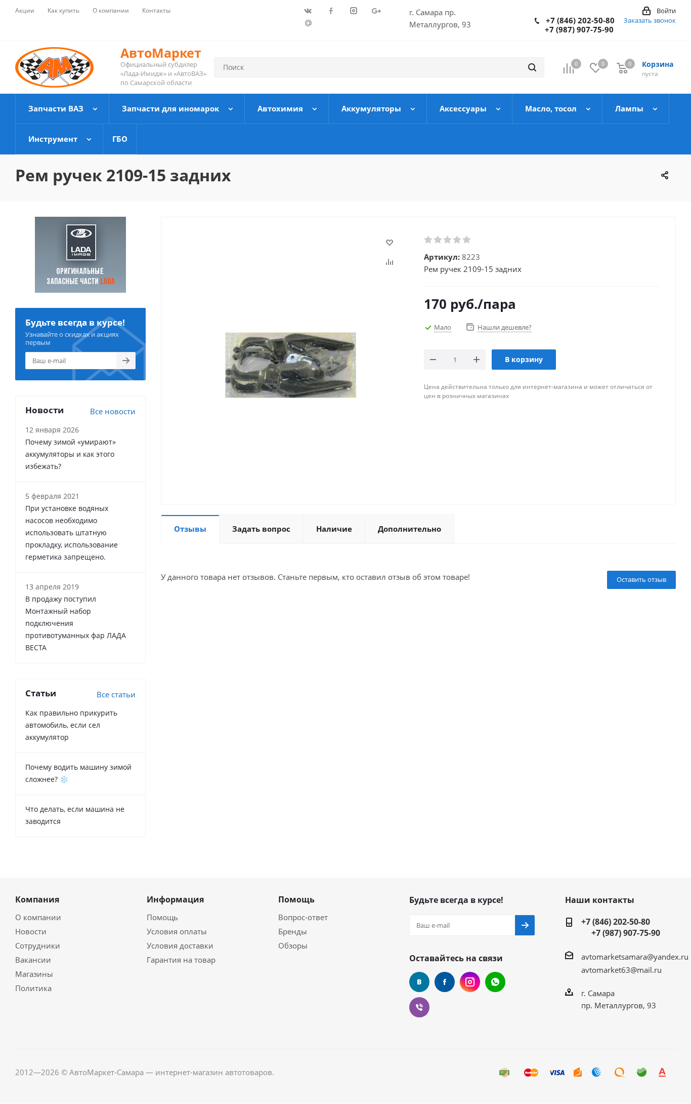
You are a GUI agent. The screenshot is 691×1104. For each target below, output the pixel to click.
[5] (467, 240)
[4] (457, 240)
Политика (33, 988)
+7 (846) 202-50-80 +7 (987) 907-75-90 (575, 24)
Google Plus (308, 22)
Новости (31, 931)
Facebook (445, 982)
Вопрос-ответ (303, 917)
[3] (448, 240)
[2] (438, 240)
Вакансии (33, 960)
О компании (38, 917)
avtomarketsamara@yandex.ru (634, 957)
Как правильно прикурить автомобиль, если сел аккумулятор (71, 725)
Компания (37, 899)
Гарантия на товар (181, 960)
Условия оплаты (177, 931)
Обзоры (293, 945)
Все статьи (116, 694)
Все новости (113, 411)
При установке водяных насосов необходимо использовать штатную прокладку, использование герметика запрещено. (71, 532)
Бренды (292, 931)
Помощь (162, 917)
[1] (429, 240)
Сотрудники (37, 945)
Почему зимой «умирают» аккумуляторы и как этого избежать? (70, 454)
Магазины (34, 974)
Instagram (470, 982)
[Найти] (532, 67)
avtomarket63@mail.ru (621, 970)
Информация (175, 899)
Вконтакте (419, 982)
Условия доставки (180, 945)
